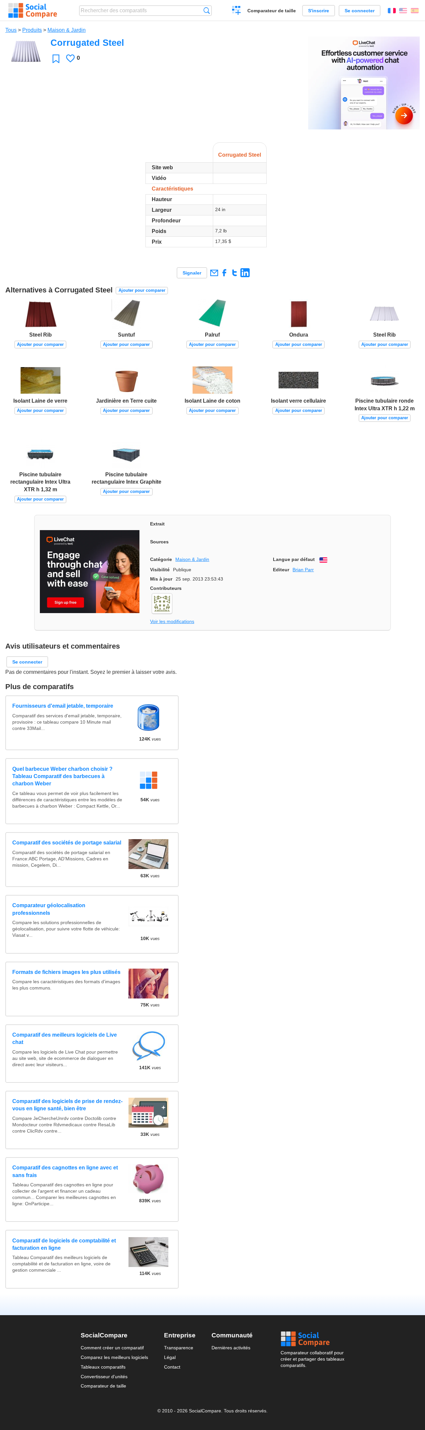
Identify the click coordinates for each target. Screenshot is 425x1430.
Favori (55, 58)
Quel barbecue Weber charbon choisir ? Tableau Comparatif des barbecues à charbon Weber (62, 776)
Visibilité (160, 569)
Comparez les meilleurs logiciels (114, 1357)
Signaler (192, 273)
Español (415, 10)
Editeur (281, 569)
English (403, 10)
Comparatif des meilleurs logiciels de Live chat (64, 1038)
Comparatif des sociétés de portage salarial (66, 842)
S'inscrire (318, 10)
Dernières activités (231, 1347)
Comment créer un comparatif (112, 1347)
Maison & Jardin (66, 30)
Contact (172, 1367)
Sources (159, 541)
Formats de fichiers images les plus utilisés (66, 972)
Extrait (157, 523)
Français (392, 10)
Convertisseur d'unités (104, 1376)
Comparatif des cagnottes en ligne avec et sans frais (65, 1171)
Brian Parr (303, 569)
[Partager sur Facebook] (224, 272)
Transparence (178, 1347)
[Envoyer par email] (214, 272)
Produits (32, 30)
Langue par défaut (294, 559)
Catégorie (161, 559)
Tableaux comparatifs (103, 1367)
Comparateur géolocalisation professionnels (48, 909)
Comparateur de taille (271, 10)
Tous (11, 30)
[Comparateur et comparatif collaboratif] (32, 10)
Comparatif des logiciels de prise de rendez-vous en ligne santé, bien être (67, 1104)
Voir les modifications (172, 621)
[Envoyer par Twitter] (234, 272)
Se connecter (360, 10)
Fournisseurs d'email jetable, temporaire (62, 706)
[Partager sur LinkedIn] (244, 272)
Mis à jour (161, 579)
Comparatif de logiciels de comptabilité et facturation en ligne (64, 1244)
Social (312, 1339)
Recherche (207, 10)
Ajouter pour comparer (142, 290)
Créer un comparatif (236, 11)
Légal (170, 1357)
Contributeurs (166, 588)
